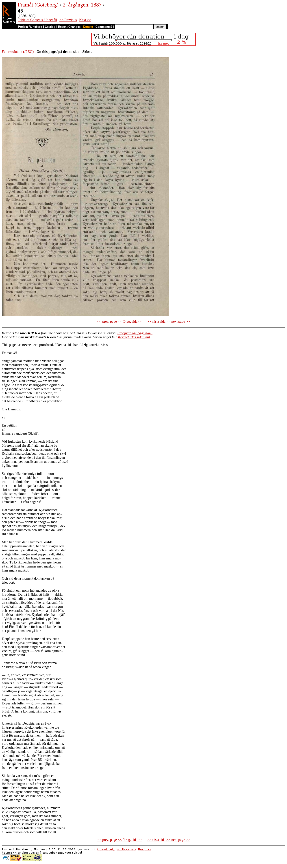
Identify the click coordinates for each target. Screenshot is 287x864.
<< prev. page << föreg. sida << (119, 321)
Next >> (85, 20)
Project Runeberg (30, 26)
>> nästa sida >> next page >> (168, 321)
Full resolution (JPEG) (18, 51)
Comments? (104, 26)
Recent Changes (69, 26)
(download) (106, 849)
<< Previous (68, 20)
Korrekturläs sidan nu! (134, 337)
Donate (88, 26)
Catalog (50, 26)
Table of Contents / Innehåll (37, 20)
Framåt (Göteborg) (38, 5)
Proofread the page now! (134, 333)
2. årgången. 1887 (82, 5)
